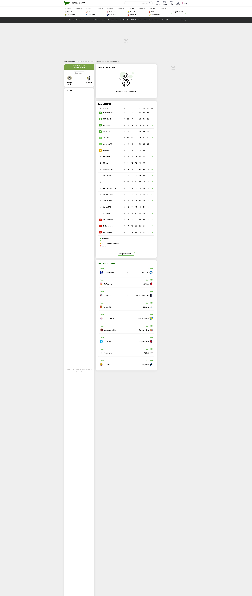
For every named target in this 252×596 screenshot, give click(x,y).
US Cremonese (108, 220)
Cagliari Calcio (108, 194)
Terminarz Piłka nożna (83, 61)
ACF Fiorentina (108, 201)
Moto (162, 20)
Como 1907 (107, 131)
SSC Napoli (107, 119)
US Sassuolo (107, 176)
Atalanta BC (107, 150)
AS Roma (106, 125)
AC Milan (106, 138)
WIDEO (133, 20)
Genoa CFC (107, 207)
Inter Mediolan (108, 113)
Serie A (93, 61)
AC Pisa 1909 (108, 232)
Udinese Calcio (108, 169)
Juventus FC (107, 144)
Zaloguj (186, 3)
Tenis (88, 20)
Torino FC (106, 182)
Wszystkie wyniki (178, 12)
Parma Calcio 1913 (109, 188)
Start (65, 61)
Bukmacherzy (113, 20)
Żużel (104, 20)
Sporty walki (124, 20)
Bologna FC (107, 157)
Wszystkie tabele (125, 254)
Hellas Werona (108, 226)
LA (167, 20)
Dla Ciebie (70, 20)
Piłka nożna (80, 20)
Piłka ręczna (142, 20)
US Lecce (106, 213)
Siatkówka (96, 20)
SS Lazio (106, 163)
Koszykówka (153, 20)
